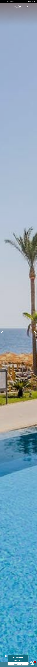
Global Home (8, 1)
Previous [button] (3, 333)
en (28, 9)
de (28, 13)
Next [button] (34, 333)
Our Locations (31, 1)
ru (27, 7)
